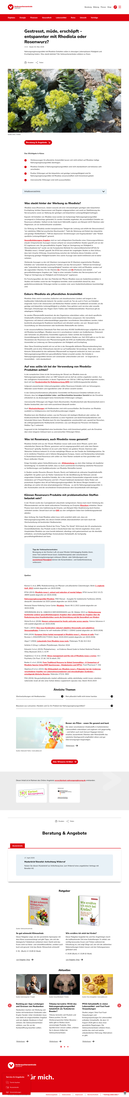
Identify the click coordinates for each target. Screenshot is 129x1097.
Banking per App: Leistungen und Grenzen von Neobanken (30, 1005)
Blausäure (84, 505)
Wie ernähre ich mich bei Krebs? (81, 933)
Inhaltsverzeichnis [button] (32, 191)
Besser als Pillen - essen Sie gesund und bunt (87, 723)
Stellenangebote (51, 1095)
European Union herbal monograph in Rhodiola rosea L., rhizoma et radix (64, 634)
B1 (58, 270)
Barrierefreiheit (93, 1095)
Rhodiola (60, 605)
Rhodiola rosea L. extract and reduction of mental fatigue (58, 592)
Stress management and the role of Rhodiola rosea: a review (71, 656)
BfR (57, 510)
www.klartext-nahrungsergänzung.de (70, 780)
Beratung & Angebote (36, 142)
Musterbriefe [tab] (17, 846)
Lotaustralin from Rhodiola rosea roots (53, 641)
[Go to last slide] (10, 1005)
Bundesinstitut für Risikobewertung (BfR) (52, 382)
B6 (72, 270)
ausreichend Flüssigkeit (42, 560)
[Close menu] (28, 1075)
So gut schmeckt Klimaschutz (30, 933)
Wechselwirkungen (36, 408)
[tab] (61, 1046)
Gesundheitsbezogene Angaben (37, 240)
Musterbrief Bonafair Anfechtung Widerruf (44, 861)
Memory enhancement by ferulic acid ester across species (65, 621)
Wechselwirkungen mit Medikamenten (30, 696)
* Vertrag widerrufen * (111, 1095)
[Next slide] (119, 1005)
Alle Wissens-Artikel (63, 761)
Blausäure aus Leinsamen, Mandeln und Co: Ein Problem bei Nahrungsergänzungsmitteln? (50, 706)
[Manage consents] (125, 1093)
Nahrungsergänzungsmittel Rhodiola (39, 599)
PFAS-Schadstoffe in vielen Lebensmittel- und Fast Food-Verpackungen (96, 1006)
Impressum (79, 1095)
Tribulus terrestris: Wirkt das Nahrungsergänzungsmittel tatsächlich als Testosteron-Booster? (62, 1008)
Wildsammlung (68, 463)
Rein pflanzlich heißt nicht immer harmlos (81, 696)
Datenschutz (66, 1095)
